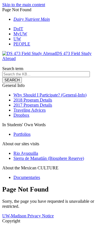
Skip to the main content (23, 4)
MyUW (20, 33)
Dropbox (21, 115)
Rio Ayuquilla (25, 153)
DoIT (18, 28)
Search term (12, 68)
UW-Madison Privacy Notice (28, 215)
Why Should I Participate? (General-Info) (50, 95)
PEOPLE (21, 44)
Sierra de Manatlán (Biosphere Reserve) (48, 158)
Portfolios (22, 134)
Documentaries (26, 177)
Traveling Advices (29, 110)
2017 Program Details (32, 105)
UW (17, 38)
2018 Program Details (32, 100)
